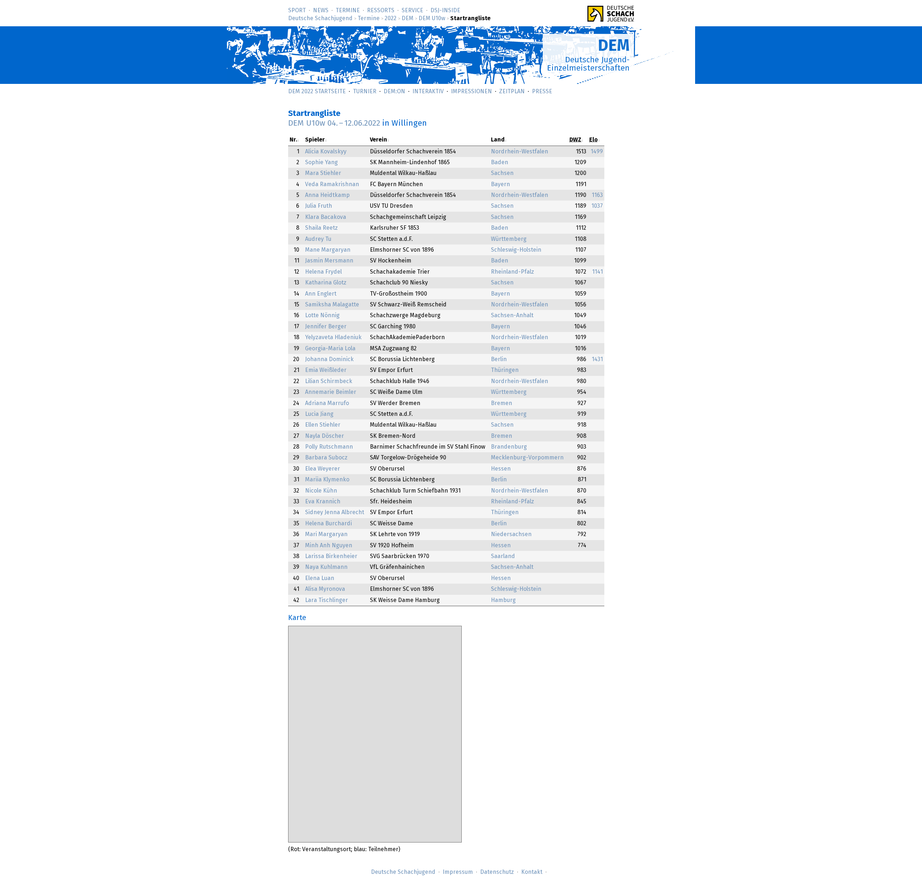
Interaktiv (428, 91)
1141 (597, 272)
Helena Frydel (323, 272)
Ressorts (380, 10)
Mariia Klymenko (327, 479)
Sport (297, 10)
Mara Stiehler (323, 173)
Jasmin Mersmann (329, 261)
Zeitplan (512, 91)
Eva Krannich (322, 501)
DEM (407, 18)
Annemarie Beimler (330, 392)
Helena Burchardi (328, 523)
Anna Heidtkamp (327, 195)
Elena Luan (319, 578)
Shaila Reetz (321, 228)
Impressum (458, 872)
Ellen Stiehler (322, 425)
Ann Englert (320, 294)
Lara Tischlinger (326, 600)
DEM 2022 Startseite (317, 91)
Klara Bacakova (325, 217)
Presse (542, 91)
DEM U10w (432, 18)
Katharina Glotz (325, 283)
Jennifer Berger (325, 326)
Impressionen (471, 91)
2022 (391, 18)
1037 (597, 206)
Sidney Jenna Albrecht (334, 512)
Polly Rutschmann (329, 447)
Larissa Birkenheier (331, 556)
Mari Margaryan (326, 534)
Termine (348, 10)
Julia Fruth (318, 206)
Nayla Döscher (324, 436)
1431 (597, 359)
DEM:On (394, 91)
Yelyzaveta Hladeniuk (333, 337)
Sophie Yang (321, 162)
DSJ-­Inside (445, 10)
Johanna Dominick (329, 359)
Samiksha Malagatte (332, 304)
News (320, 10)
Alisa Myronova (325, 589)
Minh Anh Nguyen (328, 545)
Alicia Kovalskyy (325, 151)
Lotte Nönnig (322, 315)
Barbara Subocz (326, 458)
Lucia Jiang (319, 414)
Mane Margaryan (327, 250)
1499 (597, 151)
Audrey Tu (318, 239)
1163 (597, 195)
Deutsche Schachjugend (320, 18)
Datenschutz (497, 872)
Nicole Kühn (321, 491)
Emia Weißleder (325, 370)
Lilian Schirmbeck (328, 381)
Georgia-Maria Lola (330, 348)
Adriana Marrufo (327, 403)
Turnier (364, 91)
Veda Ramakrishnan (332, 184)
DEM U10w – (334, 123)
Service (412, 10)
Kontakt (531, 872)
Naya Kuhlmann (326, 567)
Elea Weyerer (322, 469)
